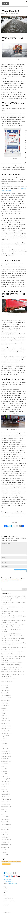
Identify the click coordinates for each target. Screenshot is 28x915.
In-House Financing (8, 900)
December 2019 (6, 824)
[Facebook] (5, 526)
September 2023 (6, 733)
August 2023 (5, 736)
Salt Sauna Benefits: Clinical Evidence (12, 671)
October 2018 (5, 842)
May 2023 (4, 743)
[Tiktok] (19, 876)
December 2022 (6, 753)
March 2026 (4, 688)
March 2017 (4, 855)
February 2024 (5, 720)
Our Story (6, 888)
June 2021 (4, 789)
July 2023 (4, 738)
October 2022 (5, 758)
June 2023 (4, 741)
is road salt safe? (12, 861)
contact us (4, 516)
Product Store (7, 879)
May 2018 (4, 852)
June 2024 (4, 710)
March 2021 (4, 791)
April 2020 (4, 814)
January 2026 (5, 693)
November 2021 (6, 781)
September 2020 (6, 806)
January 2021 (5, 796)
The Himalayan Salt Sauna (9, 678)
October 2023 (5, 731)
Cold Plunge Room (7, 681)
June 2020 (4, 811)
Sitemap (6, 906)
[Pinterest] (14, 876)
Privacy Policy (7, 904)
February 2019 (5, 837)
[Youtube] (17, 876)
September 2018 (6, 844)
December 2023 (6, 725)
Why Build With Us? (8, 898)
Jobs (5, 894)
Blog (5, 892)
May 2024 (4, 713)
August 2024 (5, 705)
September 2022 (6, 761)
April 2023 (4, 746)
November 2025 (6, 698)
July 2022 (4, 766)
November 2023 (6, 728)
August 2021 (5, 784)
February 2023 (5, 751)
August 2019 (5, 832)
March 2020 (4, 817)
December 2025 (6, 695)
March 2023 (4, 748)
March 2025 (4, 703)
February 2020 (5, 819)
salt (9, 13)
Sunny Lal (5, 13)
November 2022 (6, 756)
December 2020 (6, 799)
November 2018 (6, 839)
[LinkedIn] (12, 876)
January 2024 (5, 723)
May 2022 (4, 771)
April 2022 (4, 774)
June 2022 (4, 769)
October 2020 (5, 804)
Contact (6, 890)
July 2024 (4, 708)
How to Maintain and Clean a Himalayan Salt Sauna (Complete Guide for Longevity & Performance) (14, 598)
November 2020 (6, 801)
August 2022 (5, 763)
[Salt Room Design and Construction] (10, 874)
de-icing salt (5, 861)
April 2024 (4, 715)
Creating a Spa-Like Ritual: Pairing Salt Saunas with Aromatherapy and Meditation (13, 658)
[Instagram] (9, 876)
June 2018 (4, 849)
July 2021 (4, 786)
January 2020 (5, 822)
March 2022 (4, 776)
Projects (6, 887)
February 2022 (5, 779)
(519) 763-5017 (9, 881)
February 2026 (5, 690)
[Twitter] (7, 876)
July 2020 (4, 809)
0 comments (14, 13)
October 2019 (5, 829)
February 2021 (5, 794)
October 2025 (5, 700)
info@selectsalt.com (12, 883)
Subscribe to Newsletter (10, 902)
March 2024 (4, 718)
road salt (18, 861)
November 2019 (6, 827)
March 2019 (4, 834)
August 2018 (5, 847)
